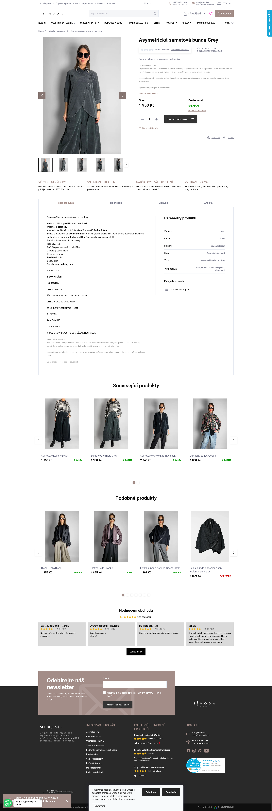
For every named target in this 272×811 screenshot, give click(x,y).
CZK (225, 3)
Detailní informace (147, 93)
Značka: (209, 51)
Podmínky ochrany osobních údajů (101, 750)
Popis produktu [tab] (65, 202)
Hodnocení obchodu (136, 610)
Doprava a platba (63, 3)
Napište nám (92, 754)
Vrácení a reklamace (106, 3)
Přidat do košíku (177, 119)
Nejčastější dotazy (94, 763)
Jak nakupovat (45, 3)
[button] (134, 482)
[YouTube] (206, 750)
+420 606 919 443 (200, 741)
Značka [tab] (208, 202)
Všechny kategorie (180, 289)
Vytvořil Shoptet (204, 807)
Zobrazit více (136, 651)
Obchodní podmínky (84, 3)
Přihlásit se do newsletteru (117, 705)
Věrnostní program (94, 759)
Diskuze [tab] (163, 202)
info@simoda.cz (201, 733)
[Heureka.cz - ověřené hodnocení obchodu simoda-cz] (205, 765)
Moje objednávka (93, 768)
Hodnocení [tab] (116, 202)
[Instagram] (194, 750)
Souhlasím (171, 792)
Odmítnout (151, 792)
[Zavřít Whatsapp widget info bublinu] (40, 799)
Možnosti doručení (197, 111)
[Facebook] (188, 750)
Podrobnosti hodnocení (180, 50)
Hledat (155, 13)
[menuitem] (43, 23)
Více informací (128, 799)
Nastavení (99, 806)
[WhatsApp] (200, 750)
